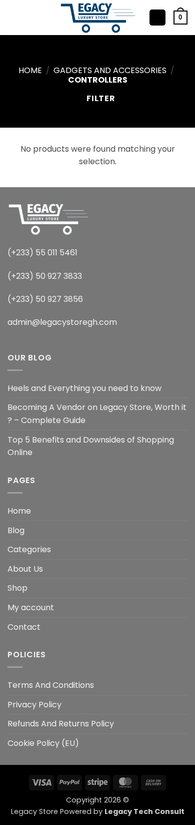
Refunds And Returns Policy (61, 723)
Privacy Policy (35, 704)
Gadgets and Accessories (110, 70)
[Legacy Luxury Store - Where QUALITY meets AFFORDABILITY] (97, 17)
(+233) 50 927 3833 (45, 276)
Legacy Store (34, 811)
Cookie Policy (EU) (43, 743)
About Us (25, 569)
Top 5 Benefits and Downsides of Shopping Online (91, 446)
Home (30, 70)
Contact (24, 627)
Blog (16, 530)
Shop (18, 588)
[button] (14, 17)
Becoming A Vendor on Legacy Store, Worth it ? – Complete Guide (97, 413)
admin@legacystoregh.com (62, 322)
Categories (29, 549)
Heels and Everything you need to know (85, 388)
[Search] (30, 17)
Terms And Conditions (51, 685)
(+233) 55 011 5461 (43, 252)
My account (31, 607)
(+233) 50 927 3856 (45, 299)
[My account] (158, 18)
